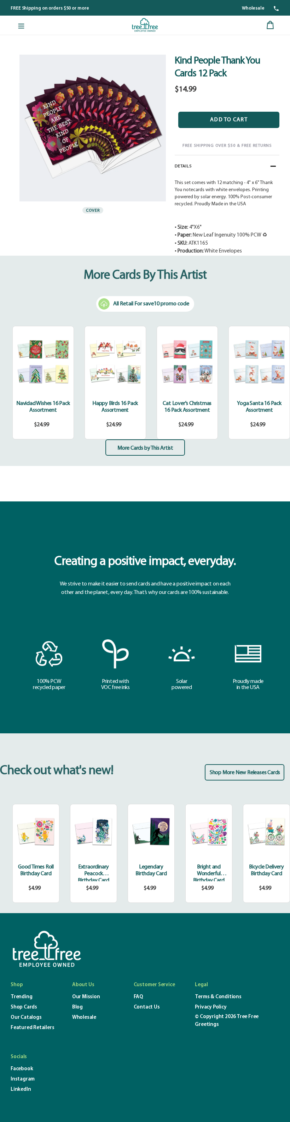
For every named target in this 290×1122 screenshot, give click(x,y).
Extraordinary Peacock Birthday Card (93, 873)
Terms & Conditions (218, 997)
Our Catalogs (26, 1017)
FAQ (138, 997)
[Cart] (270, 25)
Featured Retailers (32, 1028)
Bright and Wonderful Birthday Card (208, 873)
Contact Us (147, 1007)
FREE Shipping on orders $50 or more (50, 8)
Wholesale (253, 8)
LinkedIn (21, 1089)
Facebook (22, 1069)
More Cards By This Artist (145, 275)
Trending (21, 997)
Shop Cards (24, 1007)
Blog (77, 1007)
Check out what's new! (56, 771)
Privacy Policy (210, 1007)
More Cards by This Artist (145, 448)
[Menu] (21, 25)
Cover (93, 211)
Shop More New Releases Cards (245, 773)
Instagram (23, 1079)
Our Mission (86, 997)
